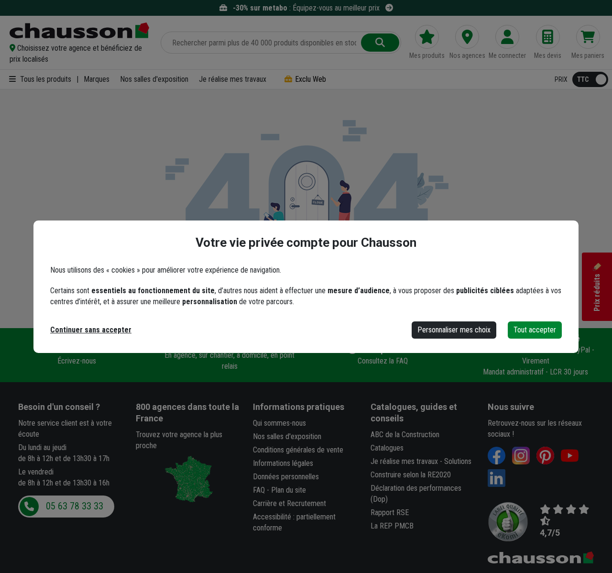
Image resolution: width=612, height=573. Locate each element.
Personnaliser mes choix (454, 329)
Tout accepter (535, 329)
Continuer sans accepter (90, 329)
